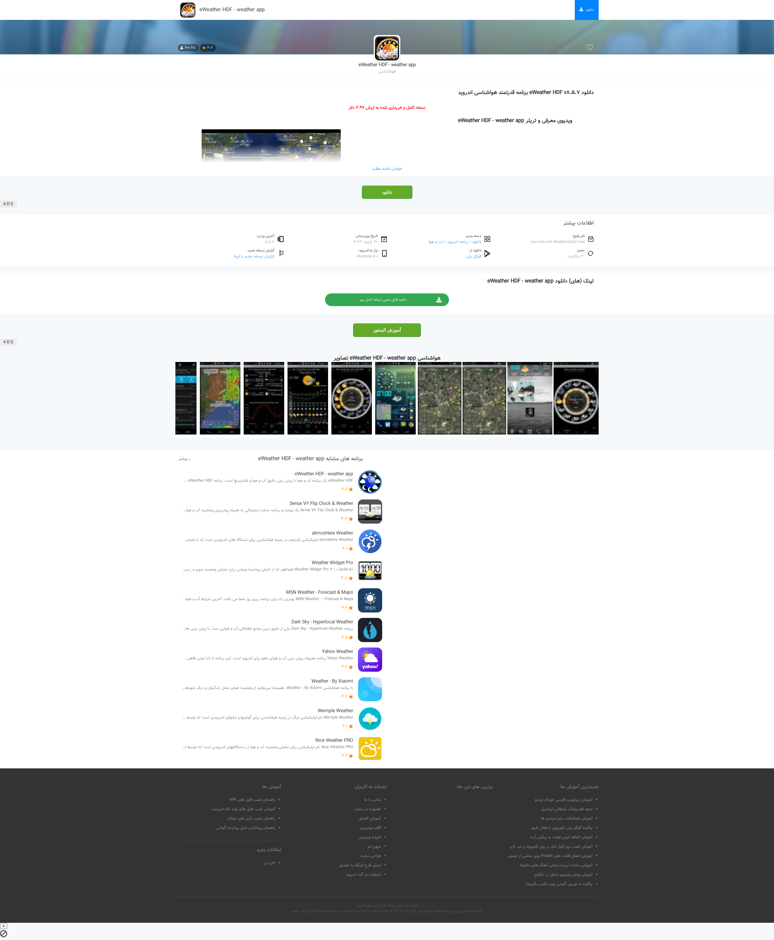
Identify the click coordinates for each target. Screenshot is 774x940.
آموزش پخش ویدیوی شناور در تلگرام (564, 875)
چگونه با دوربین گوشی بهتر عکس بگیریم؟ (559, 884)
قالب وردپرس (370, 828)
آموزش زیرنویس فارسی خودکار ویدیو (564, 800)
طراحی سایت (370, 856)
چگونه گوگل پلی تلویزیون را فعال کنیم (562, 828)
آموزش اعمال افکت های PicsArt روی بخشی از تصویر (550, 856)
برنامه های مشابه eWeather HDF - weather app (310, 459)
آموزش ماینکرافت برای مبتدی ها (567, 819)
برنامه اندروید (457, 242)
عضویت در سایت (367, 809)
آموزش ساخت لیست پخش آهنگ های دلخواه (556, 865)
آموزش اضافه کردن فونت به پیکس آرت (561, 837)
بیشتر (183, 459)
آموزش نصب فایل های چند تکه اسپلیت (243, 809)
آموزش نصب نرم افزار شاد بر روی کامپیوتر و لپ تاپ (551, 847)
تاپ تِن (269, 863)
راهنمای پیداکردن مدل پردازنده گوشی (245, 828)
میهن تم (374, 847)
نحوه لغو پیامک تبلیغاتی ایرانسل (567, 809)
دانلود (387, 192)
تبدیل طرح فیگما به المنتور (360, 865)
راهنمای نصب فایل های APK (252, 800)
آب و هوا (436, 242)
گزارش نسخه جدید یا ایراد (254, 256)
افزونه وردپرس (369, 837)
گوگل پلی (473, 256)
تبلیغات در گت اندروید (363, 875)
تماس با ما (372, 800)
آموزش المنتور (387, 330)
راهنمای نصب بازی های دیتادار (251, 819)
